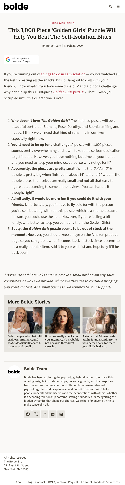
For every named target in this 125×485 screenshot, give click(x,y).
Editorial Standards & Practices (100, 482)
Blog (29, 482)
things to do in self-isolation (63, 74)
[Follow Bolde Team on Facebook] (28, 414)
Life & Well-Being (62, 23)
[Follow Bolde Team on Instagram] (44, 414)
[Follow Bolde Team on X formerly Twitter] (36, 414)
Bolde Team (53, 46)
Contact (40, 482)
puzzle (68, 92)
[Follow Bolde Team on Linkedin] (52, 414)
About (19, 482)
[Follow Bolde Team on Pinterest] (61, 414)
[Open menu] (118, 6)
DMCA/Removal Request (63, 482)
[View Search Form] (110, 6)
